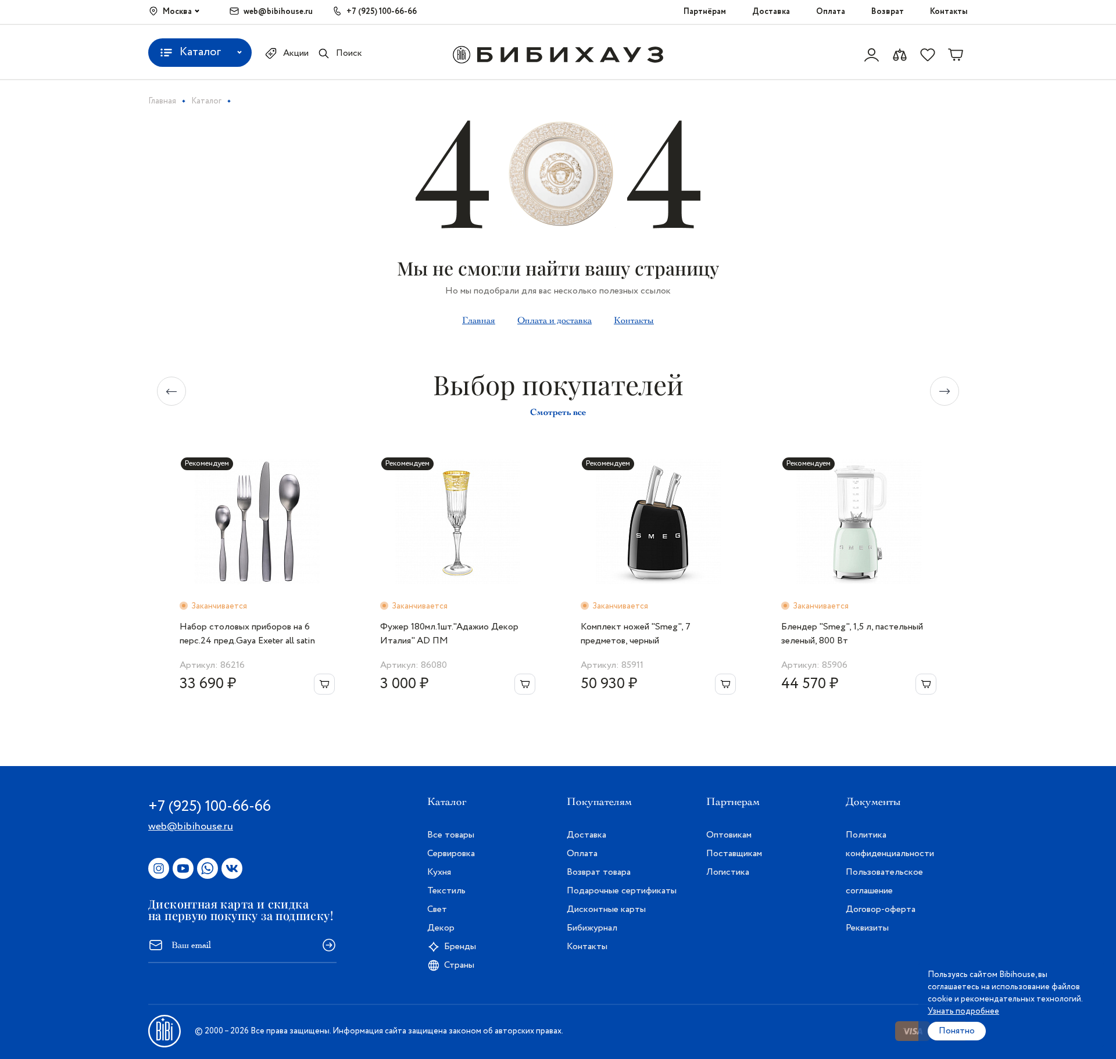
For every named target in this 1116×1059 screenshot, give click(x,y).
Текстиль (446, 890)
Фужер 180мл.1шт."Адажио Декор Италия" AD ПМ (449, 633)
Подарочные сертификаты (622, 890)
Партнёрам (705, 11)
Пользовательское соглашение (884, 881)
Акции (296, 53)
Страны (459, 965)
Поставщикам (734, 853)
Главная (478, 320)
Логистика (727, 872)
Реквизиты (867, 928)
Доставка (771, 11)
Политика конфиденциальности (890, 844)
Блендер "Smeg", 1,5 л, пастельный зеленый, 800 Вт (852, 633)
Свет (437, 909)
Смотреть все (558, 411)
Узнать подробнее (963, 1011)
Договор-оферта (880, 909)
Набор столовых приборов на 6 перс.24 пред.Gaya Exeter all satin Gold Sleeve (247, 634)
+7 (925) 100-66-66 (381, 11)
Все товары (450, 835)
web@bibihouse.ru (278, 11)
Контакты (949, 11)
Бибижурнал (592, 928)
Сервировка (451, 853)
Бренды (460, 946)
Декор (441, 928)
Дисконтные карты (606, 909)
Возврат (887, 11)
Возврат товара (599, 872)
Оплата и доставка (554, 320)
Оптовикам (729, 835)
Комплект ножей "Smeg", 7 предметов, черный (636, 633)
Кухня (439, 872)
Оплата (830, 11)
